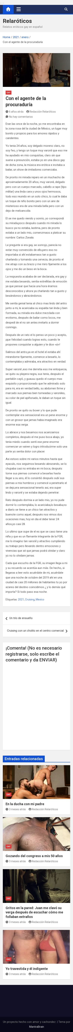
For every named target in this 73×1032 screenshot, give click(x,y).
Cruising (30, 599)
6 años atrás (16, 111)
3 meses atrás (17, 809)
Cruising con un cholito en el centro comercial (35, 630)
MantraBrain (36, 1026)
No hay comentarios (21, 116)
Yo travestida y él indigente (27, 969)
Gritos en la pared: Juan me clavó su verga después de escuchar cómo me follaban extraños (34, 912)
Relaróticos (17, 21)
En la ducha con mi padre (25, 804)
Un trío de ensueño (21, 618)
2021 (21, 599)
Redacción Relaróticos (43, 111)
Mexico (40, 599)
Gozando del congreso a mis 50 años (34, 856)
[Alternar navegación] (19, 9)
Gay (8, 92)
